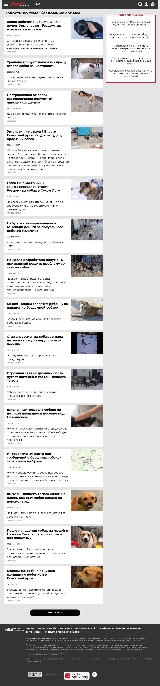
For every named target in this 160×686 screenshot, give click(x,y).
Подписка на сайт (47, 628)
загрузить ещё (55, 613)
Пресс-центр (66, 628)
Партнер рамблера (52, 674)
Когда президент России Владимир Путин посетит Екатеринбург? (130, 23)
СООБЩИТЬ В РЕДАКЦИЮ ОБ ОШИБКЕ (62, 632)
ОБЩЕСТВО (11, 52)
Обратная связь (34, 632)
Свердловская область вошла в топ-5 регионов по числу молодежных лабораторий (130, 73)
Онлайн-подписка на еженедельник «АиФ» (120, 628)
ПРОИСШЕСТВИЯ (14, 85)
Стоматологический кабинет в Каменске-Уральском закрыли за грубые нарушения (131, 48)
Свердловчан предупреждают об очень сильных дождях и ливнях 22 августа (131, 61)
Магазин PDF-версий (85, 628)
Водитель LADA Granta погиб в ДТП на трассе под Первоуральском (130, 36)
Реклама (30, 628)
